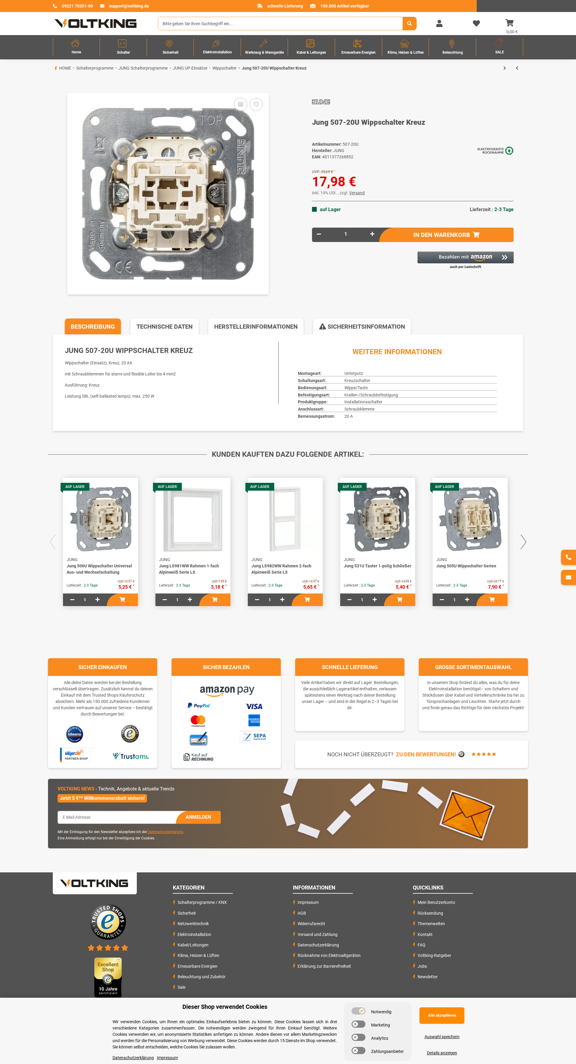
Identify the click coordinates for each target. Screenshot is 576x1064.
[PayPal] (198, 704)
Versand (357, 192)
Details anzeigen (442, 1053)
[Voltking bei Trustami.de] (130, 755)
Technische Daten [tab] (164, 326)
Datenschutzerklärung (165, 832)
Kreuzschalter (357, 380)
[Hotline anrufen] (568, 557)
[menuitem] (76, 47)
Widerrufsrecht (311, 923)
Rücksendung (430, 913)
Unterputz (353, 373)
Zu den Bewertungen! (426, 754)
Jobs (422, 966)
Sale (181, 987)
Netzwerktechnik (193, 923)
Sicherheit (187, 913)
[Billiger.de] (75, 755)
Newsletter (428, 976)
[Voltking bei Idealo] (75, 734)
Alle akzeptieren (442, 1015)
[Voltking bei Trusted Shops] (130, 734)
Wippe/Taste (356, 387)
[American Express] (254, 719)
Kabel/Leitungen (193, 945)
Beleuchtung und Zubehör (202, 976)
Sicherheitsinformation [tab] (365, 326)
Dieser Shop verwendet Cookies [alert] (224, 1006)
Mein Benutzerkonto (436, 902)
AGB (302, 913)
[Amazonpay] (226, 689)
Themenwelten (431, 923)
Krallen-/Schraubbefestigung (371, 395)
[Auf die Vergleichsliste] (240, 104)
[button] (439, 24)
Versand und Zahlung (318, 934)
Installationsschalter (363, 401)
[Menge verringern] (319, 234)
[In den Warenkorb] (53, 82)
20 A (348, 416)
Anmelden (198, 817)
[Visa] (254, 705)
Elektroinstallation (194, 934)
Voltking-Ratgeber (434, 955)
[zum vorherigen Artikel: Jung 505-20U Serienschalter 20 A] (517, 68)
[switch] (358, 1011)
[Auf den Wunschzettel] (256, 104)
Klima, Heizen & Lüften (198, 955)
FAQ (421, 945)
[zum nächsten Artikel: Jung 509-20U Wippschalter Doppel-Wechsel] (505, 68)
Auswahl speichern (442, 1036)
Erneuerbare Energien (198, 966)
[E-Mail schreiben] (568, 577)
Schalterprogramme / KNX (202, 902)
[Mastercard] (198, 719)
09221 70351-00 (77, 6)
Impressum (308, 902)
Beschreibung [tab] (93, 326)
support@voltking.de (129, 6)
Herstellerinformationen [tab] (256, 326)
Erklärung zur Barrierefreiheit (324, 966)
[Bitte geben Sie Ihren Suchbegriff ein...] (409, 23)
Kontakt (425, 934)
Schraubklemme (359, 409)
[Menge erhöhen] (372, 234)
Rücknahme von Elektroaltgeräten (329, 955)
